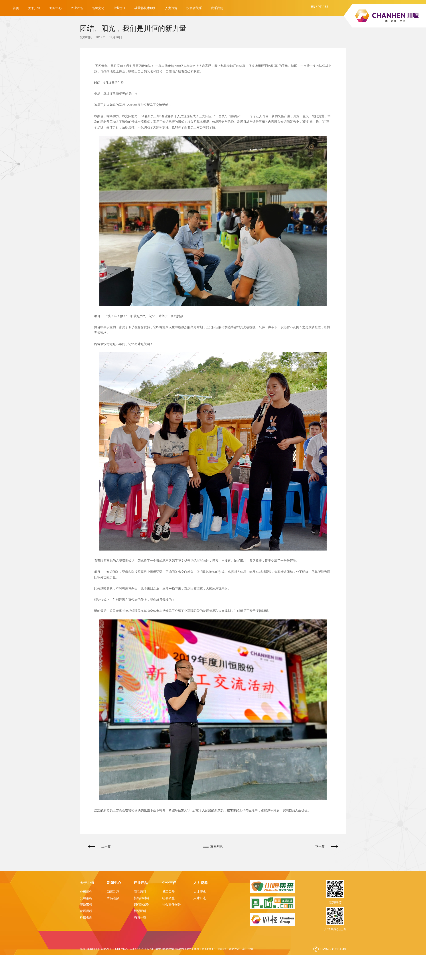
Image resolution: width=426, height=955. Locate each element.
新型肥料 (140, 911)
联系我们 (217, 8)
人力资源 (171, 8)
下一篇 (320, 846)
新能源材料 (141, 898)
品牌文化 (98, 8)
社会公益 (168, 898)
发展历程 (86, 911)
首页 (16, 8)
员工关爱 (168, 891)
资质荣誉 (86, 904)
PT (320, 6)
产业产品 (77, 8)
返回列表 (216, 846)
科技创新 (86, 917)
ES (326, 6)
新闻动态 (113, 891)
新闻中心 (55, 8)
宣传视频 (113, 898)
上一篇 (106, 846)
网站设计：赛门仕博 (241, 949)
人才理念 (199, 891)
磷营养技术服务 (145, 8)
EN (313, 6)
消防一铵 (140, 917)
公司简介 (86, 891)
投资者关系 (194, 8)
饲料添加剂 (141, 904)
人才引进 (199, 898)
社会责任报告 (171, 904)
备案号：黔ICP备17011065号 (209, 949)
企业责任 (119, 8)
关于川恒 (34, 8)
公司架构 (86, 898)
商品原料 (140, 891)
